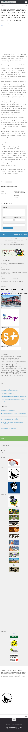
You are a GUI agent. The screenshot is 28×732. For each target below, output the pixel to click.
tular (24, 374)
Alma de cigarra (4, 356)
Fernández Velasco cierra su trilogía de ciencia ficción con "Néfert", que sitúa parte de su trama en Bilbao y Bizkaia (13, 427)
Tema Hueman (19, 724)
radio (9, 374)
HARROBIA (5, 365)
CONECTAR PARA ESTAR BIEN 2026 (7, 393)
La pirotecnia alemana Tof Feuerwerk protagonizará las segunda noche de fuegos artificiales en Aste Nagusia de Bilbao (13, 419)
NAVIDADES (15, 370)
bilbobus (22, 356)
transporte (21, 374)
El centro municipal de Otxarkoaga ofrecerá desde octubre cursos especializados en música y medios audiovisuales (19, 193)
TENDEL (2, 383)
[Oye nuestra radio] (21, 234)
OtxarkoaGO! (15, 372)
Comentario (5, 207)
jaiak (13, 367)
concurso (20, 359)
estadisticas (24, 361)
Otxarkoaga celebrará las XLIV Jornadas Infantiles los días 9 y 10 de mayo (13, 396)
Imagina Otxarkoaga (9, 181)
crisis (2, 361)
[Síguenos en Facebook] (12, 234)
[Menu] (26, 2)
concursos (24, 359)
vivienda (16, 375)
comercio (16, 360)
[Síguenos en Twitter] (19, 234)
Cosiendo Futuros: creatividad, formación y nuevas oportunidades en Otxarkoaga (13, 400)
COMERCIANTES (7, 360)
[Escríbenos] (26, 234)
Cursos (10, 361)
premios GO (4, 374)
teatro (11, 374)
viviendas (21, 375)
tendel (16, 373)
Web (3, 222)
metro (9, 370)
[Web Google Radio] (24, 234)
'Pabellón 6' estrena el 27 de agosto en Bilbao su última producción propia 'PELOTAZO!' (13, 423)
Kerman (4, 23)
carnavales (3, 358)
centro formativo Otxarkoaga (11, 358)
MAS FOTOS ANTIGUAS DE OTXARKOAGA (16, 281)
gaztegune (16, 363)
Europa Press (4, 406)
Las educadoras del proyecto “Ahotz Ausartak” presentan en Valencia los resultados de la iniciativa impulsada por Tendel (14, 390)
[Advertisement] (5, 599)
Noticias (3, 5)
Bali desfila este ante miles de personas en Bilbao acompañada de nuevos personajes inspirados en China (12, 410)
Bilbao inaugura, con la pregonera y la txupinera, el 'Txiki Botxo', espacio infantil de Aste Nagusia (13, 414)
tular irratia (5, 375)
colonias (17, 358)
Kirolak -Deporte (17, 368)
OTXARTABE (23, 372)
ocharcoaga (8, 372)
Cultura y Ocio (6, 361)
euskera (2, 363)
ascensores (11, 356)
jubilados (11, 368)
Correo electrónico (18, 217)
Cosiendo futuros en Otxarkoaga (7, 386)
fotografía (6, 363)
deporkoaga (14, 361)
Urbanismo (11, 375)
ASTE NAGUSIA (18, 356)
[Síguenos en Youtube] (15, 234)
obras (21, 370)
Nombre (4, 217)
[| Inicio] (11, 2)
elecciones (19, 361)
